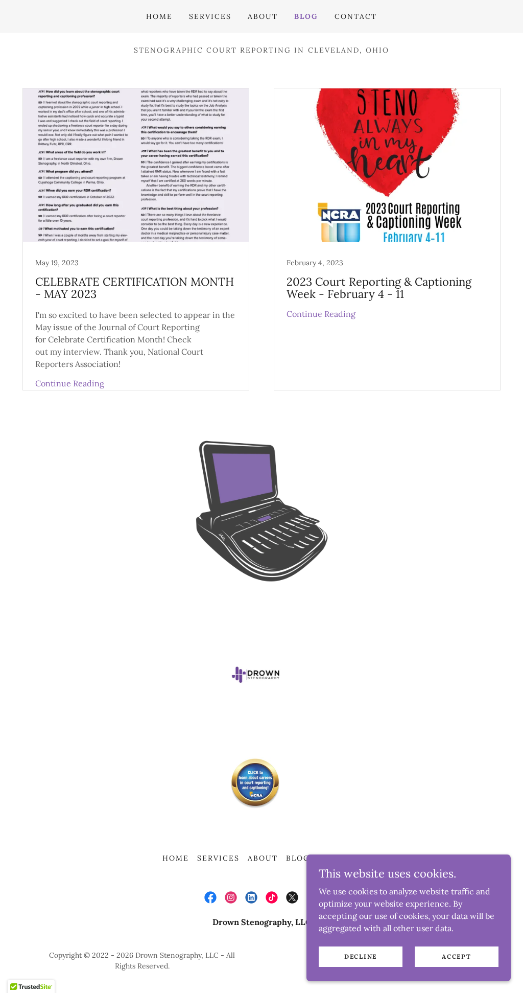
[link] (135, 239)
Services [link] (210, 16)
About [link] (263, 16)
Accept (456, 956)
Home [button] (175, 858)
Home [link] (159, 16)
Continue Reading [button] (69, 383)
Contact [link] (356, 16)
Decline (360, 956)
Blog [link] (306, 16)
